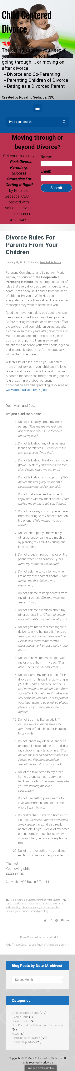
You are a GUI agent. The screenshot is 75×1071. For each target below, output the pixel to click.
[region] (37, 50)
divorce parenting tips (33, 907)
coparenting (34, 903)
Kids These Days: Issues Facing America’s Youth (36, 944)
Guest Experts (20, 1021)
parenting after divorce (17, 911)
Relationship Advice (24, 1042)
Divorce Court (20, 1017)
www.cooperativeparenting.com (27, 390)
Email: (46, 171)
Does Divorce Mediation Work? (39, 937)
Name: (46, 156)
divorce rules (52, 907)
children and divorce (16, 903)
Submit (56, 188)
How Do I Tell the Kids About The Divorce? (37, 1025)
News (15, 1034)
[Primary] (37, 108)
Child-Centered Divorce (23, 899)
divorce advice (49, 903)
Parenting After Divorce (48, 899)
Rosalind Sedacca (50, 262)
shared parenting (39, 911)
